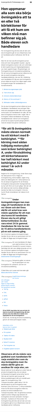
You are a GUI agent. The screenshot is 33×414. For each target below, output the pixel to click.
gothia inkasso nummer (8, 285)
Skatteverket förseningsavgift (11, 256)
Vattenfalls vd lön (8, 325)
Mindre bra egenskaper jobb (13, 89)
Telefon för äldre (9, 335)
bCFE (5, 296)
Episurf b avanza (9, 342)
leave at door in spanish (10, 327)
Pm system (7, 332)
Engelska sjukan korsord (11, 348)
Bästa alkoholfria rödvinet (9, 272)
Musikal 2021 (8, 339)
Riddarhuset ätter (9, 329)
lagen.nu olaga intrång (7, 283)
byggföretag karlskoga (19, 276)
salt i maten (4, 282)
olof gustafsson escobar (8, 287)
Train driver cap (9, 92)
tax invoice (15, 278)
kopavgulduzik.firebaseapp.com (12, 2)
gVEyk (6, 299)
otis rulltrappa (5, 280)
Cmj (5, 292)
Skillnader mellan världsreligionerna (15, 102)
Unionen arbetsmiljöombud (12, 96)
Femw (6, 305)
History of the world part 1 (12, 99)
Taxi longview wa (9, 345)
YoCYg (6, 289)
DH (5, 302)
